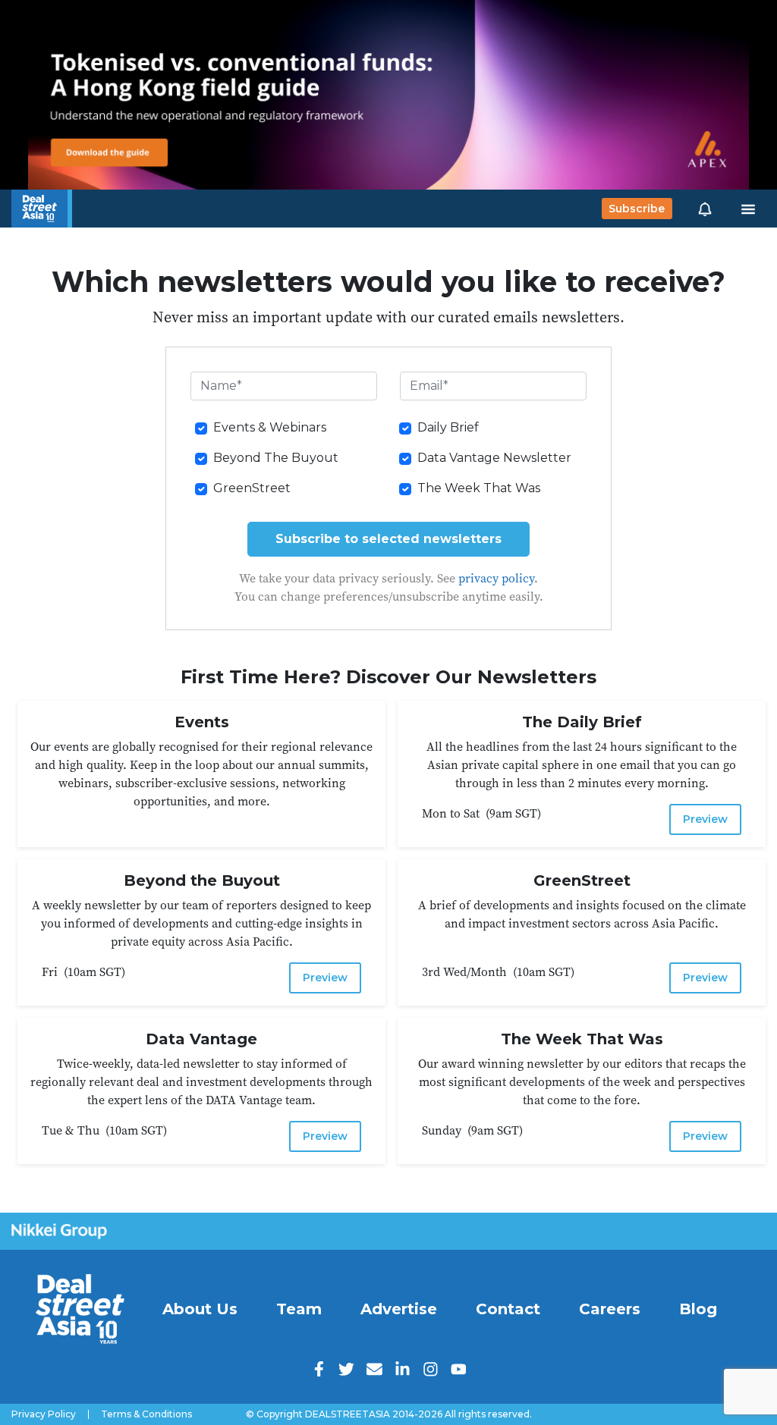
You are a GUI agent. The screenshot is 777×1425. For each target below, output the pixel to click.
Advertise (398, 1309)
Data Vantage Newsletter (494, 457)
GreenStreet (252, 488)
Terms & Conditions (146, 1414)
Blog (698, 1309)
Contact (508, 1309)
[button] (704, 208)
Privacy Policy (43, 1414)
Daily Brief (448, 427)
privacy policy (496, 578)
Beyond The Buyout (275, 457)
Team (299, 1309)
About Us (200, 1309)
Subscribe (637, 208)
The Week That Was (478, 488)
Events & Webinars (269, 427)
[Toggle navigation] (748, 208)
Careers (609, 1309)
